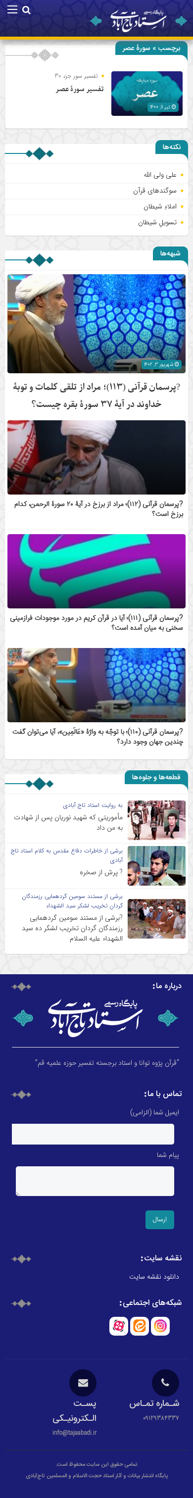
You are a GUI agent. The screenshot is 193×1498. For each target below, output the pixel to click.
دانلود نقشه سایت (154, 1277)
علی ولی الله (160, 174)
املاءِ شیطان (160, 206)
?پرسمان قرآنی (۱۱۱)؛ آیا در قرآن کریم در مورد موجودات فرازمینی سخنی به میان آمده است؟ (96, 623)
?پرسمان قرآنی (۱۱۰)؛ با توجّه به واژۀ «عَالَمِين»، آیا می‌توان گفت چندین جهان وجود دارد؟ (97, 737)
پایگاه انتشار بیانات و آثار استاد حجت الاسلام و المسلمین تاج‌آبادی (97, 1476)
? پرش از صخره (101, 872)
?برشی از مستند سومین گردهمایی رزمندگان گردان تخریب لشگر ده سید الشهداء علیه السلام (72, 928)
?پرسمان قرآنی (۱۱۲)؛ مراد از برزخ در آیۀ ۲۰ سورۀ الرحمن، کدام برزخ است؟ (98, 509)
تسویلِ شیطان (157, 222)
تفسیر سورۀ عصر (79, 89)
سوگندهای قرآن (155, 190)
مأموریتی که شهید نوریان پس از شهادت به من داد (68, 822)
